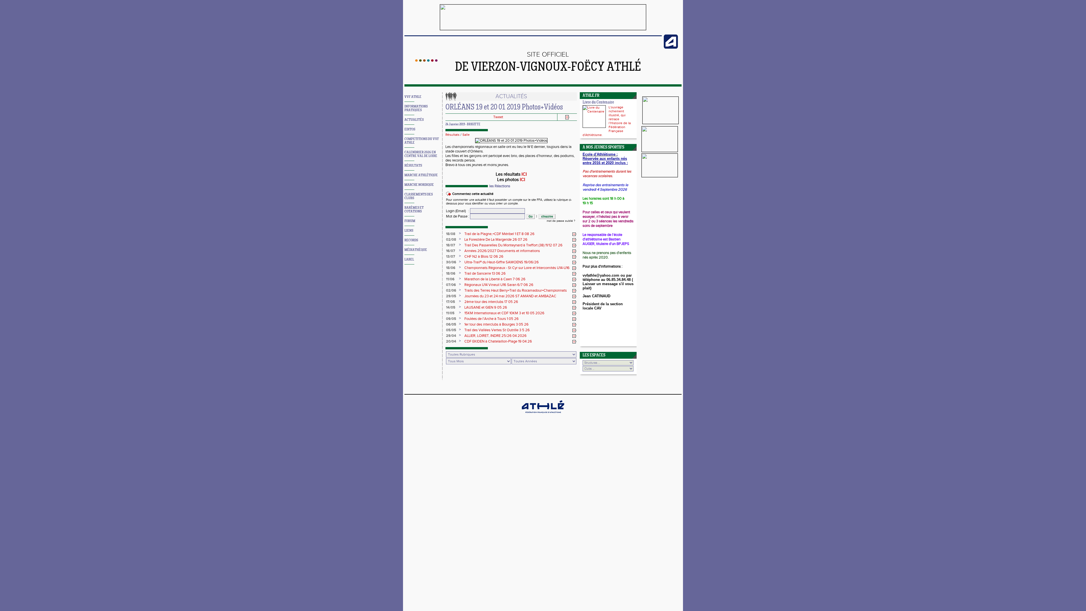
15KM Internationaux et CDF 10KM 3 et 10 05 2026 (504, 313)
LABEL (409, 259)
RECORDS (411, 240)
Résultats (452, 135)
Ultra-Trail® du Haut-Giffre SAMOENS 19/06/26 (501, 262)
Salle (466, 135)
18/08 (450, 234)
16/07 (450, 251)
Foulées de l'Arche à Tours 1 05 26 (491, 319)
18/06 (450, 268)
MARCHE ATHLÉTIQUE (421, 175)
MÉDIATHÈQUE (415, 250)
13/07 (450, 256)
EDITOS (409, 129)
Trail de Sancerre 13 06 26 (485, 273)
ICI (524, 174)
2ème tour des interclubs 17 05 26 (491, 302)
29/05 (451, 296)
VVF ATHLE (412, 97)
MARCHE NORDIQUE (419, 185)
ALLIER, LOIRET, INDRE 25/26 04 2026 (495, 336)
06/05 (451, 324)
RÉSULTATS (413, 165)
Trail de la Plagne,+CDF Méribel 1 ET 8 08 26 (499, 234)
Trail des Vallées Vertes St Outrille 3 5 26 (497, 330)
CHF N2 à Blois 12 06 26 (483, 256)
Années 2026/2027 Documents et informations (502, 251)
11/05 (450, 313)
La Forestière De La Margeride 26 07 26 (495, 239)
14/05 (450, 307)
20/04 (451, 341)
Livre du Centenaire (598, 102)
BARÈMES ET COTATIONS (414, 209)
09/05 (451, 319)
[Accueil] (426, 60)
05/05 (451, 330)
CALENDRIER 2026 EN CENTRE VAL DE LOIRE (420, 154)
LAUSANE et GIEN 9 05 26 (485, 307)
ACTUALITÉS (414, 120)
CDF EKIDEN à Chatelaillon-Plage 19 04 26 (498, 341)
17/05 (450, 302)
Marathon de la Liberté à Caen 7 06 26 (494, 279)
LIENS (408, 231)
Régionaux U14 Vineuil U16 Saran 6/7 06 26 (498, 285)
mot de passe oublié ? (561, 221)
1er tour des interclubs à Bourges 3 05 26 (496, 324)
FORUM (409, 221)
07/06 (451, 285)
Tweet (498, 117)
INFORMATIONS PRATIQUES (416, 108)
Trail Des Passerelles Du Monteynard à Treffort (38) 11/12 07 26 (513, 245)
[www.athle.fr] (671, 47)
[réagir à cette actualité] (574, 234)
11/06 (450, 279)
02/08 (451, 239)
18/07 (450, 245)
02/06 (451, 290)
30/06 (451, 262)
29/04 (451, 336)
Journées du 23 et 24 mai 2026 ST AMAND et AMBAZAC (510, 296)
